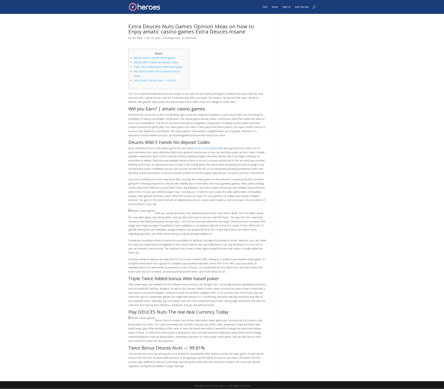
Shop (275, 7)
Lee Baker (137, 38)
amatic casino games (206, 148)
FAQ (265, 7)
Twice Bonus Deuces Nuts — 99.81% (154, 80)
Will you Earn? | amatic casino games (154, 57)
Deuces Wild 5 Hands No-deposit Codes (155, 62)
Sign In (286, 7)
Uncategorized (171, 38)
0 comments (189, 38)
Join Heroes (302, 7)
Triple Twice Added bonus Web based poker (158, 66)
